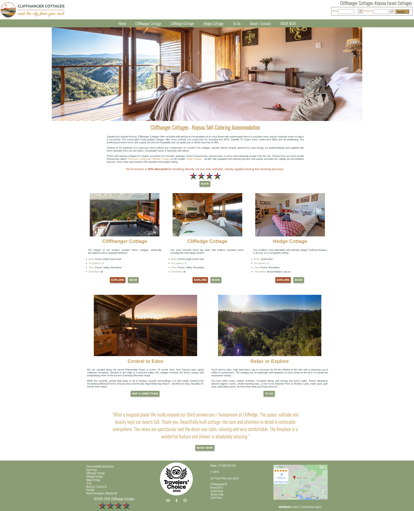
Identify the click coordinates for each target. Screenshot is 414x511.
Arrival (335, 11)
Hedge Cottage (213, 23)
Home (122, 23)
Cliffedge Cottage (182, 23)
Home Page (91, 470)
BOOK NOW (288, 23)
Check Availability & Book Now (100, 466)
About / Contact (260, 23)
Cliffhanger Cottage (148, 23)
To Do (236, 23)
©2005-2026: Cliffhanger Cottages (114, 498)
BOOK (205, 183)
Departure (368, 11)
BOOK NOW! (205, 447)
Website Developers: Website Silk (101, 493)
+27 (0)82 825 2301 (226, 466)
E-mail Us (214, 471)
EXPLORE (117, 280)
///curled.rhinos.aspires (310, 507)
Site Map (90, 490)
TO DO (269, 393)
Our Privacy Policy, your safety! (224, 478)
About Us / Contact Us (96, 487)
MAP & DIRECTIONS (145, 393)
